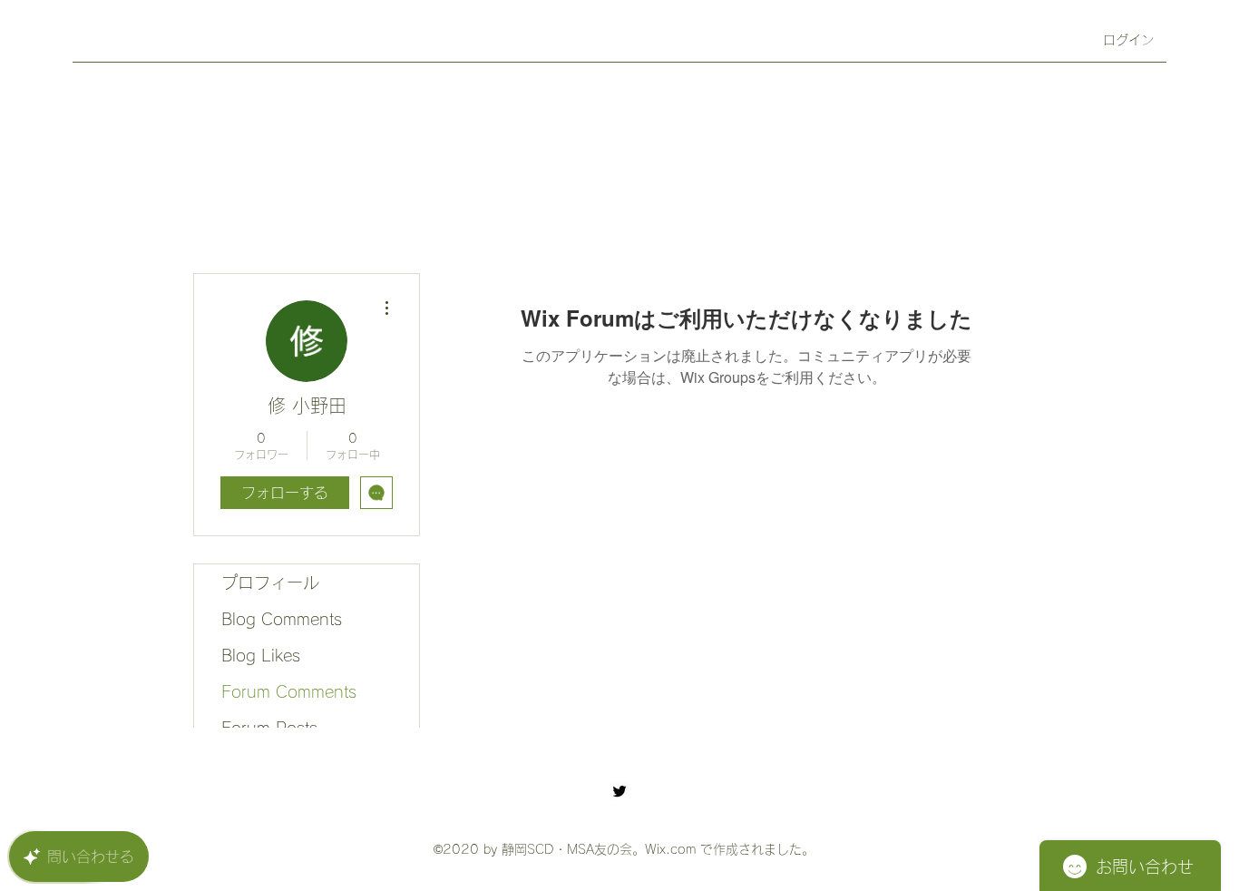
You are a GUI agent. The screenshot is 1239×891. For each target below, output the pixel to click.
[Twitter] (619, 791)
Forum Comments (288, 691)
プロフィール (270, 582)
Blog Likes (260, 655)
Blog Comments (281, 619)
